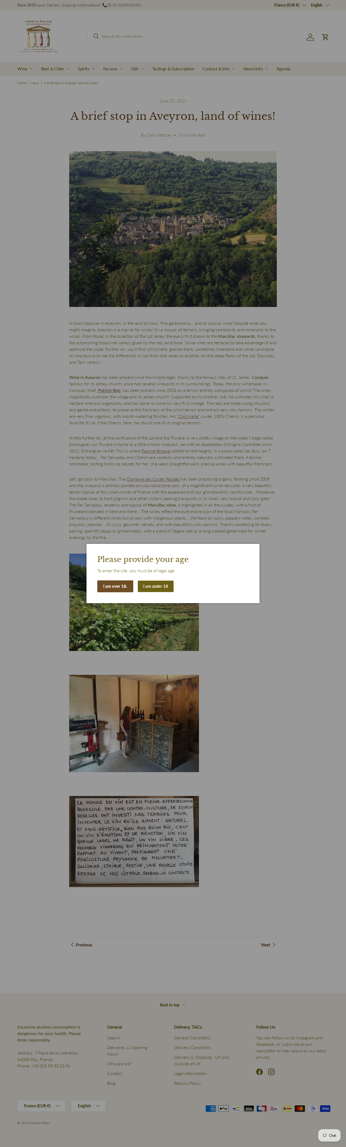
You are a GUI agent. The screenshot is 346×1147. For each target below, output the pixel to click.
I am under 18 (155, 586)
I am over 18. (115, 586)
